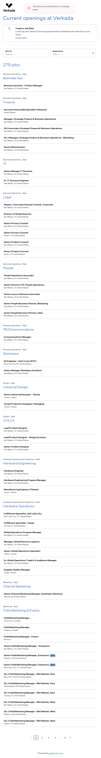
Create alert (21, 37)
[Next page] (70, 738)
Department (58, 51)
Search (8, 51)
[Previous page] (30, 738)
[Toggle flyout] (93, 53)
